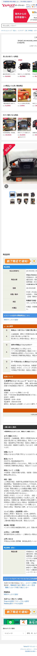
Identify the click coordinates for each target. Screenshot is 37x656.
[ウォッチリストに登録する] (13, 70)
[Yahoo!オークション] (13, 4)
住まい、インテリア (18, 30)
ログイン (28, 7)
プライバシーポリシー (26, 649)
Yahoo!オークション (29, 646)
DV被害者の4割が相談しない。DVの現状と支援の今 (17, 1)
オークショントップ (6, 30)
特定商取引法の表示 (30, 651)
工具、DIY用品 (29, 30)
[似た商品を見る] (6, 186)
